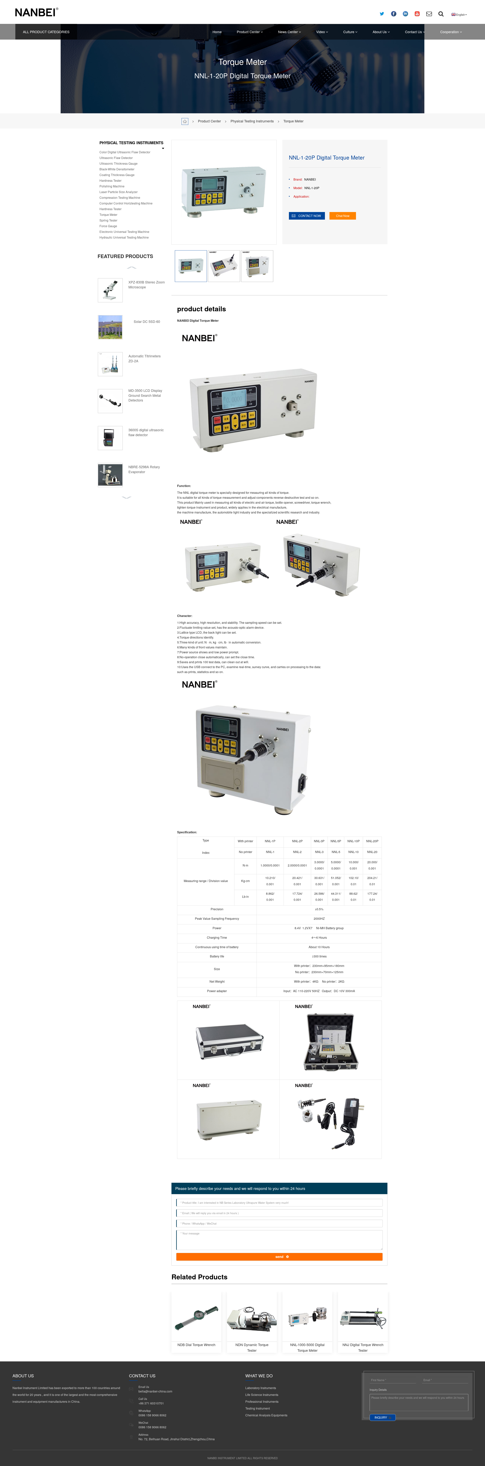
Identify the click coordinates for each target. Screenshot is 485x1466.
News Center (288, 31)
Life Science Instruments (261, 1394)
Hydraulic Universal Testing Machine (124, 237)
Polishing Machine (111, 186)
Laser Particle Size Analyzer (118, 192)
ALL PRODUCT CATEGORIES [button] (46, 31)
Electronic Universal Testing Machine (124, 231)
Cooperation (450, 31)
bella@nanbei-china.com (155, 1391)
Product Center (249, 31)
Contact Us (414, 31)
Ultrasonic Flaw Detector (116, 158)
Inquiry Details (378, 1390)
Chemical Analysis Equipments (266, 1415)
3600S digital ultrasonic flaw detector (146, 432)
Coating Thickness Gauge (117, 175)
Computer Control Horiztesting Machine (126, 203)
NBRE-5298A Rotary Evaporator (144, 469)
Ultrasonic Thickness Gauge (118, 163)
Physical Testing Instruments (252, 120)
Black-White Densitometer (116, 169)
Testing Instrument (257, 1408)
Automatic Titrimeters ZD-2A (144, 358)
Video (321, 31)
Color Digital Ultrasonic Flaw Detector (124, 152)
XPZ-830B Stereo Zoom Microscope (146, 284)
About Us (380, 31)
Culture (349, 31)
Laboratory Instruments (260, 1388)
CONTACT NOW (309, 216)
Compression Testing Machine (119, 197)
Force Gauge (108, 226)
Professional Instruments (261, 1401)
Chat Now (343, 216)
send (279, 1256)
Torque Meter (293, 120)
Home (217, 31)
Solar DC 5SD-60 (147, 321)
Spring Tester (108, 220)
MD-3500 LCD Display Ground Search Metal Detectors (145, 395)
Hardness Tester (110, 180)
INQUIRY (381, 1417)
